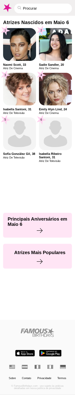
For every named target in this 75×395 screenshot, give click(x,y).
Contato (26, 378)
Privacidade (44, 378)
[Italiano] (50, 367)
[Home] (37, 332)
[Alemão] (63, 367)
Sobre (12, 378)
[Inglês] (12, 367)
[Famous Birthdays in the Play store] (50, 353)
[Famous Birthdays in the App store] (25, 353)
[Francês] (37, 367)
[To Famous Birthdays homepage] (7, 7)
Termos (61, 378)
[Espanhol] (25, 367)
